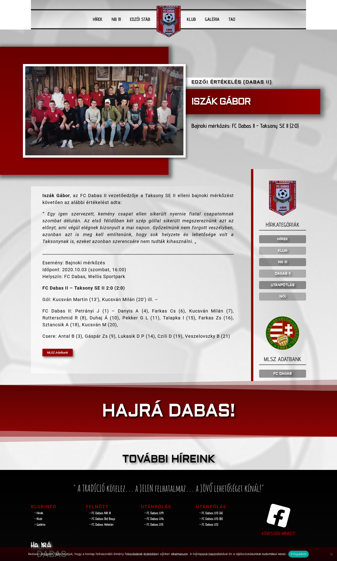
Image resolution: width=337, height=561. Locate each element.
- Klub (38, 519)
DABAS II (282, 273)
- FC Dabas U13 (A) (211, 513)
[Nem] (331, 554)
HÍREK (97, 19)
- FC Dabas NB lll (100, 513)
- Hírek (38, 513)
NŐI (282, 296)
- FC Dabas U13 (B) (211, 519)
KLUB (191, 19)
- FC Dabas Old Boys (102, 519)
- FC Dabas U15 (153, 524)
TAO (232, 19)
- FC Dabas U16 (154, 519)
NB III (116, 19)
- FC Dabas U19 (153, 513)
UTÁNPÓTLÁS (283, 285)
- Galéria (39, 524)
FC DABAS (282, 373)
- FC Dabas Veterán (101, 524)
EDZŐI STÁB (140, 19)
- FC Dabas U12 (208, 524)
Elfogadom (298, 554)
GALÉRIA (212, 19)
